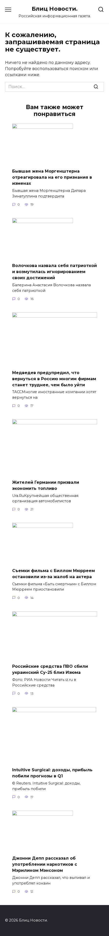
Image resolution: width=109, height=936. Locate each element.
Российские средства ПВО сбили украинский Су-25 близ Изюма (50, 669)
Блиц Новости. (55, 8)
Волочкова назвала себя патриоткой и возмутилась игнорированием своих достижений (54, 271)
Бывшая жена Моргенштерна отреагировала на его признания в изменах (52, 177)
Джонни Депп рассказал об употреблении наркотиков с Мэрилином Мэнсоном (44, 864)
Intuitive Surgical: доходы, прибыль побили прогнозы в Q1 (52, 772)
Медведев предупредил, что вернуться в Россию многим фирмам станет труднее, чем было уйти (54, 378)
